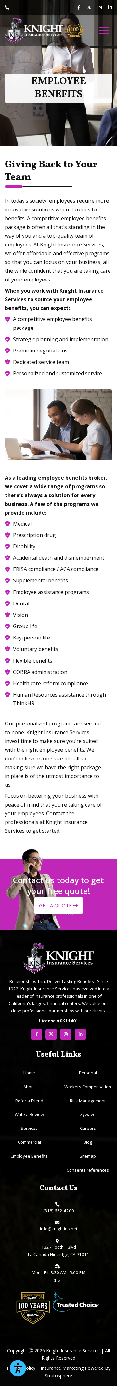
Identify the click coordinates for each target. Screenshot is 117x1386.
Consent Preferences (88, 1170)
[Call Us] (7, 7)
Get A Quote (56, 905)
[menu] (104, 30)
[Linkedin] (110, 7)
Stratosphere (58, 1375)
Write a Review (29, 1114)
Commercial (29, 1142)
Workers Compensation (87, 1087)
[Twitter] (89, 8)
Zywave (88, 1114)
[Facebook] (78, 7)
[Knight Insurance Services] (34, 30)
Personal (88, 1073)
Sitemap (88, 1156)
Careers (88, 1128)
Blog (88, 1142)
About (29, 1087)
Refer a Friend (29, 1101)
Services (29, 1128)
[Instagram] (100, 7)
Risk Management (88, 1101)
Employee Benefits (29, 1156)
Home (29, 1073)
